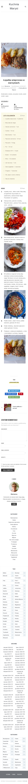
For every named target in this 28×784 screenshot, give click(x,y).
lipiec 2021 (7, 712)
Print (23, 115)
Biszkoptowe (14, 518)
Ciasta (14, 520)
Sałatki (14, 546)
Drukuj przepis (15, 397)
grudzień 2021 (19, 703)
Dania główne (22, 88)
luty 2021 (18, 716)
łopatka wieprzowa (14, 382)
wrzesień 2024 (7, 675)
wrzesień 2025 (19, 658)
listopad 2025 (19, 656)
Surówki (14, 548)
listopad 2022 (7, 691)
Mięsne (14, 90)
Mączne (14, 535)
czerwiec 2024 (19, 677)
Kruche (14, 533)
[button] (2, 6)
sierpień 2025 (19, 660)
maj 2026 (18, 649)
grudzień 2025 (7, 656)
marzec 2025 (7, 667)
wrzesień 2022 (7, 695)
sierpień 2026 (7, 647)
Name (2, 443)
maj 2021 (7, 714)
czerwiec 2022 (19, 697)
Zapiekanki (14, 557)
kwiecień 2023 (19, 684)
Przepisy (19, 774)
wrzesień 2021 (7, 709)
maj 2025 (7, 665)
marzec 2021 (6, 716)
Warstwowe (14, 550)
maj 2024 (6, 680)
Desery (14, 526)
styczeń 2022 (7, 703)
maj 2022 (7, 699)
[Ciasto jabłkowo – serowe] (7, 407)
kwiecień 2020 (18, 729)
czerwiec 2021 (19, 712)
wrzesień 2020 (7, 724)
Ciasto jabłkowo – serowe (17, 407)
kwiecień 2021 (18, 714)
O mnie (14, 504)
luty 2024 (19, 682)
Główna (8, 774)
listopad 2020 (6, 720)
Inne (14, 531)
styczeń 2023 (7, 688)
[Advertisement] (14, 28)
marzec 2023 (7, 686)
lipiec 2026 (19, 647)
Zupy (14, 559)
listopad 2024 (7, 671)
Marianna (7, 86)
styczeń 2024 (7, 684)
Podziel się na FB (12, 393)
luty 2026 (7, 654)
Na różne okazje (14, 539)
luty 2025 (18, 667)
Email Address (5, 450)
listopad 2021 (6, 705)
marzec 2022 (7, 701)
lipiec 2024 (7, 677)
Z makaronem (14, 555)
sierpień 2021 (18, 709)
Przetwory (14, 544)
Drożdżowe (14, 529)
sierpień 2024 (19, 675)
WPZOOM (25, 781)
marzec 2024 (7, 682)
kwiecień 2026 (7, 652)
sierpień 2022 (19, 695)
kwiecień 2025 (19, 665)
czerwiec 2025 (19, 662)
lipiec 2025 (7, 662)
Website (3, 457)
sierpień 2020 (18, 724)
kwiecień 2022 (19, 699)
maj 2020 (6, 729)
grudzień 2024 (19, 669)
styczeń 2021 (6, 718)
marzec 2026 (19, 652)
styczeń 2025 (7, 669)
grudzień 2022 (19, 688)
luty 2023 (18, 686)
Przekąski (14, 542)
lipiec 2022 (7, 697)
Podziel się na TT (15, 390)
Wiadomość (4, 429)
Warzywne (14, 553)
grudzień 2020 (18, 718)
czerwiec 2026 (7, 649)
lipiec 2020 (7, 727)
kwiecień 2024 (19, 680)
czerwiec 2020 (19, 727)
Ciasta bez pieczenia (14, 522)
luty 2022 (18, 701)
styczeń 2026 (18, 654)
